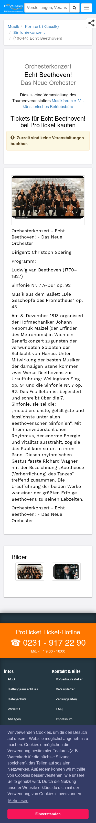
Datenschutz (17, 698)
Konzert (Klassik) (42, 26)
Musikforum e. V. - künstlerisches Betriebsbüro (53, 103)
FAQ (59, 708)
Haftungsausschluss (23, 689)
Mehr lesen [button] (18, 800)
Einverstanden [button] (48, 814)
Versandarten (65, 689)
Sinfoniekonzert (29, 32)
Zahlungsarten (66, 698)
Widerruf (14, 708)
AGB (11, 679)
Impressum (64, 718)
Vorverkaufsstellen (69, 679)
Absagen (14, 718)
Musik (13, 26)
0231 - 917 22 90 (53, 642)
